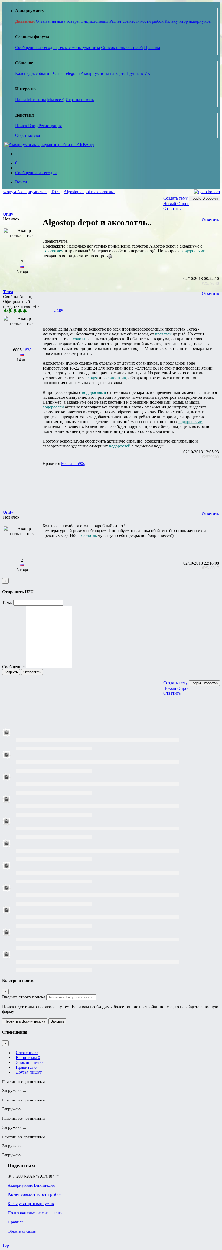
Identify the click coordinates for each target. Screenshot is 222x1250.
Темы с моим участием (79, 47)
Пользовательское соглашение (35, 1213)
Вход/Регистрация (45, 125)
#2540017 (210, 568)
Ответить (172, 208)
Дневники (25, 21)
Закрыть (11, 672)
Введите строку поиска (23, 997)
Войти (21, 182)
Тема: (7, 602)
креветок (163, 334)
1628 (27, 350)
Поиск (21, 125)
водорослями (193, 251)
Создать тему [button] (175, 198)
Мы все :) (55, 99)
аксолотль (78, 339)
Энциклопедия (94, 21)
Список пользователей (122, 47)
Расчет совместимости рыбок (136, 21)
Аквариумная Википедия (31, 1185)
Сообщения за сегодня (36, 47)
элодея (92, 377)
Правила (152, 47)
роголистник (114, 377)
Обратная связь (29, 135)
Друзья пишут (29, 1072)
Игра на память (80, 99)
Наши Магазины (30, 99)
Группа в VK (138, 73)
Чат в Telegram (66, 73)
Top (5, 1245)
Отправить (32, 672)
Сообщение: (13, 666)
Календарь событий (33, 73)
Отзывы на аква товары (58, 21)
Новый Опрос (176, 203)
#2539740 (210, 283)
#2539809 (210, 456)
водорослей (53, 407)
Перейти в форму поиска (24, 1021)
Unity (58, 310)
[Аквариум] (49, 144)
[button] (8, 214)
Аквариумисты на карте (103, 73)
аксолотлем (53, 251)
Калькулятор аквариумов (188, 21)
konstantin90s (73, 463)
